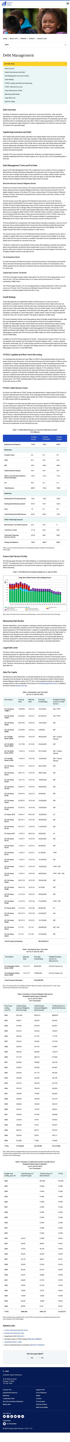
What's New (7, 1404)
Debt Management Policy (48, 683)
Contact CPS (7, 1390)
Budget (32, 38)
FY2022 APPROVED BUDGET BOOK (16, 1330)
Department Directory (10, 1393)
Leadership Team (8, 1398)
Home (5, 38)
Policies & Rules (41, 1404)
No (42, 1358)
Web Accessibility (42, 1407)
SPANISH (38, 1339)
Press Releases (41, 1393)
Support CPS (40, 1390)
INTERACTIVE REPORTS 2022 (14, 1333)
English (21, 1336)
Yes (32, 1358)
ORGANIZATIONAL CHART (13, 1342)
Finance (24, 38)
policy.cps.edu (22, 686)
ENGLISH (31, 1339)
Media (38, 1395)
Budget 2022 (42, 38)
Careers (38, 1398)
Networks (6, 1395)
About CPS (14, 38)
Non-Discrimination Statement (13, 1401)
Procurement (40, 1401)
